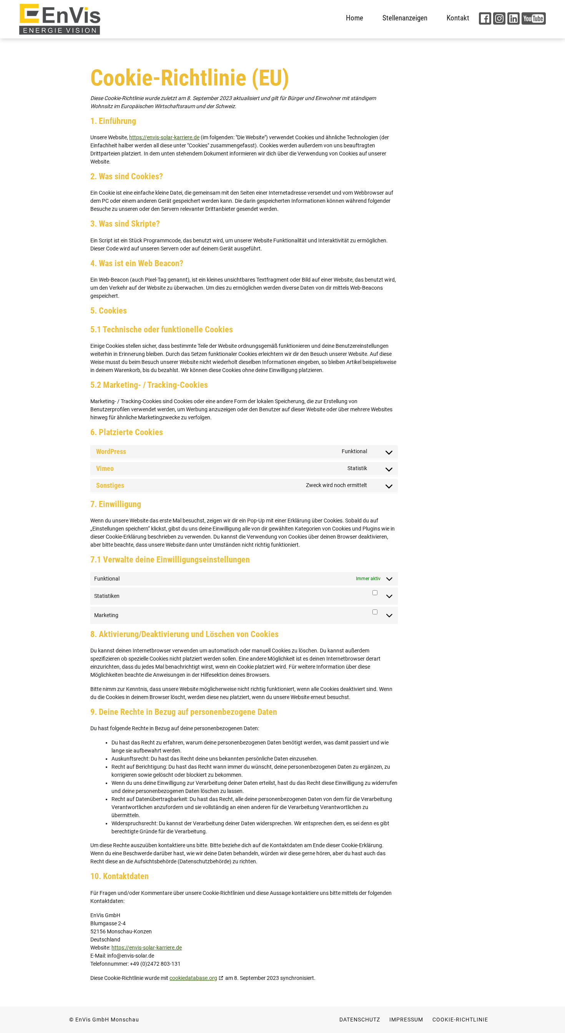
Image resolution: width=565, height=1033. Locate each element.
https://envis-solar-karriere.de (164, 137)
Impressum (406, 1019)
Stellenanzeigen (404, 17)
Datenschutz (359, 1019)
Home (354, 17)
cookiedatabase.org (193, 978)
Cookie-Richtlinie (460, 1019)
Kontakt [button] (458, 17)
